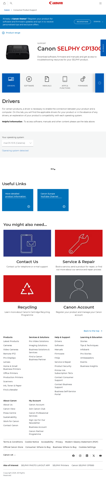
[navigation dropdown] (100, 3)
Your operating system (13, 137)
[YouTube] (100, 456)
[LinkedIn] (87, 456)
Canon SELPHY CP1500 (83, 465)
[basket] (4, 3)
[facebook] (73, 456)
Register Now (82, 22)
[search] (11, 3)
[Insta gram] (80, 456)
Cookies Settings (87, 447)
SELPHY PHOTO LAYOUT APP (35, 465)
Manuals (47, 86)
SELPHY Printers (61, 465)
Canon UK (8, 455)
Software (29, 86)
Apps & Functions (65, 87)
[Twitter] (94, 456)
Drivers (11, 86)
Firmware (83, 86)
